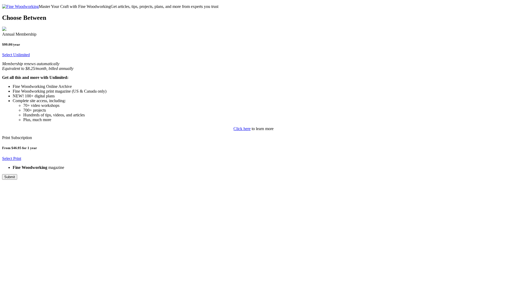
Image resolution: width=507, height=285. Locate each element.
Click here (242, 128)
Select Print (11, 158)
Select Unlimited (16, 55)
